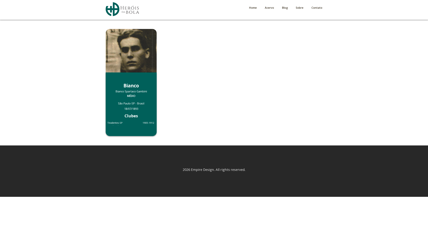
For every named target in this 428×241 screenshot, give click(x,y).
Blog (285, 8)
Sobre (299, 8)
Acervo (269, 8)
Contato (316, 8)
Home (253, 8)
